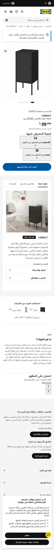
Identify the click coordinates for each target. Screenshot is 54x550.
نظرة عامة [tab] (42, 183)
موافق (27, 535)
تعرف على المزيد (44, 428)
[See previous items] (48, 386)
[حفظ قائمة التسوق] (5, 51)
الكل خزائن (18, 317)
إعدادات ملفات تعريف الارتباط (27, 542)
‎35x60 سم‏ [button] (28, 118)
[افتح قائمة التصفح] (5, 11)
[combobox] (30, 20)
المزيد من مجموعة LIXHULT (39, 111)
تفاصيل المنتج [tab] (27, 183)
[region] (27, 72)
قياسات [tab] (12, 183)
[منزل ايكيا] (45, 11)
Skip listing (46, 382)
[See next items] (48, 391)
